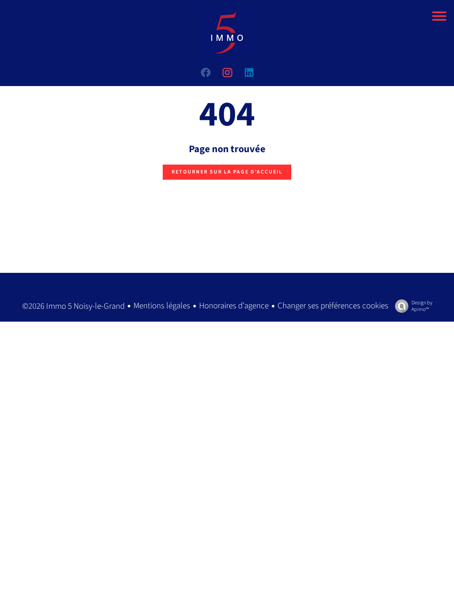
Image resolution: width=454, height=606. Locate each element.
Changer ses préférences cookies (333, 306)
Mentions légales (161, 306)
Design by (421, 306)
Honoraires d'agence (234, 306)
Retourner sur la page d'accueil (227, 172)
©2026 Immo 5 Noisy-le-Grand (73, 306)
